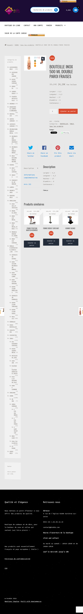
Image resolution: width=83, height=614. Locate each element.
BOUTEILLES (64, 124)
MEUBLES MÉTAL (13, 217)
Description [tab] (29, 168)
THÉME (17, 45)
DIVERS (12, 164)
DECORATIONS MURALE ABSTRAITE (14, 139)
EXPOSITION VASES (13, 311)
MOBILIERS (13, 200)
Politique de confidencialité (17, 559)
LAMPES (12, 187)
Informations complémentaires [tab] (31, 176)
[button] (43, 59)
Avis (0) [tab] (27, 184)
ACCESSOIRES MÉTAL (14, 350)
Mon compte (38, 25)
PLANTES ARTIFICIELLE (14, 98)
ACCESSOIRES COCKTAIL (14, 343)
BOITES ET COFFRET (14, 169)
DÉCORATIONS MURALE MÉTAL (13, 130)
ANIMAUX (12, 103)
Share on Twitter (30, 154)
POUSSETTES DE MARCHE (14, 181)
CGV (6, 568)
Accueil (10, 45)
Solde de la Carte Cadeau (16, 33)
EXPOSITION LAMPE (14, 274)
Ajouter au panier (68, 111)
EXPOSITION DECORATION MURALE (14, 265)
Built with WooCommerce (31, 601)
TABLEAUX (12, 392)
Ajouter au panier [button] (32, 244)
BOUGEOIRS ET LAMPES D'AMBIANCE (13, 108)
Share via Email (71, 154)
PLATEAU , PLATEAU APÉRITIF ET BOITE (14, 369)
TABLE (72, 124)
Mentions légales (12, 601)
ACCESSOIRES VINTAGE (14, 81)
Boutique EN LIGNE (12, 25)
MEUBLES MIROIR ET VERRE (14, 233)
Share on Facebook (44, 154)
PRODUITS (59, 25)
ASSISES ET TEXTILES (14, 205)
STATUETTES (13, 335)
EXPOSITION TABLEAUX (14, 304)
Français (34, 35)
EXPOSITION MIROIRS (14, 281)
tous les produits (27, 45)
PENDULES (12, 321)
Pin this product (58, 154)
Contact (27, 25)
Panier (49, 25)
